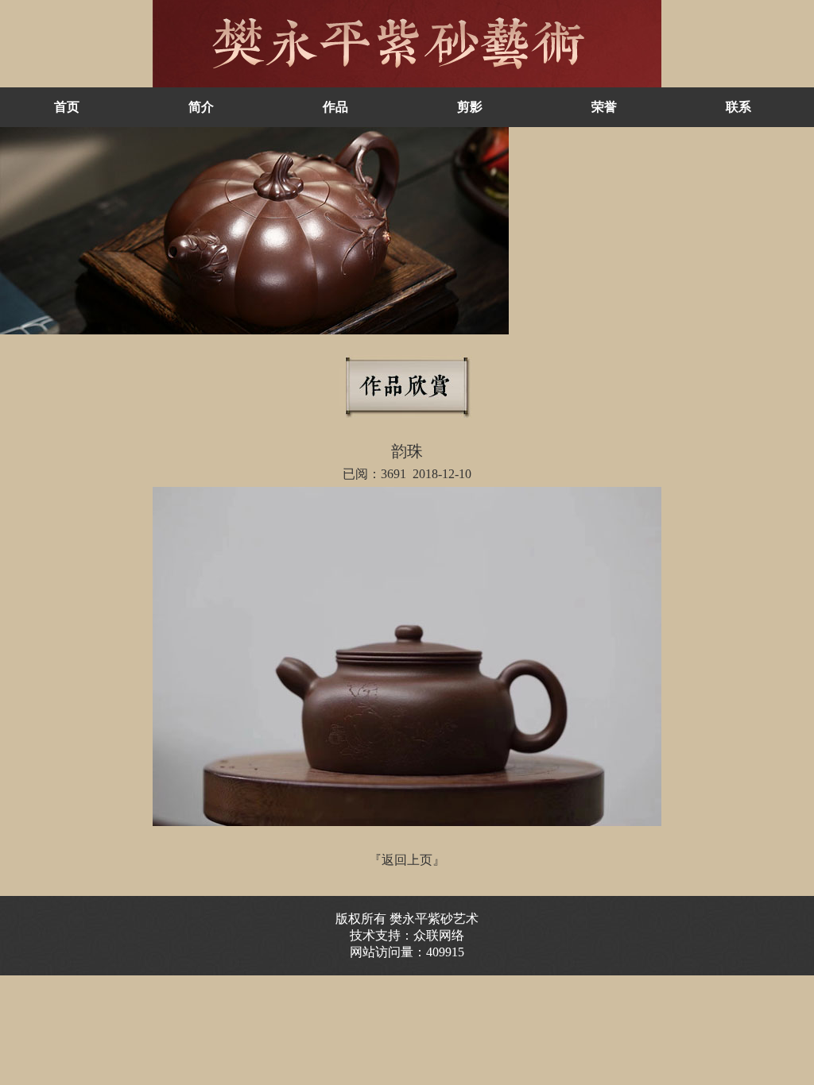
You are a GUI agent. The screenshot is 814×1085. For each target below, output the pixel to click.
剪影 (470, 107)
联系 (738, 107)
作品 (335, 107)
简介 (201, 107)
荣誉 (604, 107)
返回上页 (407, 860)
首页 (66, 107)
